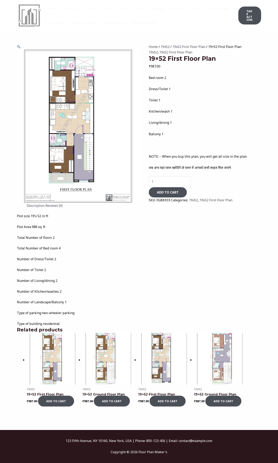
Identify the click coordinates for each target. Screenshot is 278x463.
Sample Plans (218, 8)
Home (53, 8)
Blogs (197, 8)
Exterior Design (84, 22)
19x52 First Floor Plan (188, 46)
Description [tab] (36, 205)
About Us (71, 8)
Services (108, 8)
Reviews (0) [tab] (54, 205)
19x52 (165, 46)
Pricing (90, 8)
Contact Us (178, 8)
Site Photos (57, 22)
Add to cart (168, 192)
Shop (125, 8)
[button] (249, 15)
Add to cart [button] (56, 401)
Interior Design (114, 22)
